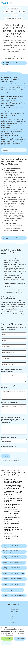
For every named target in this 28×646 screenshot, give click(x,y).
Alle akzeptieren (7, 638)
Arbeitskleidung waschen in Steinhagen (14, 562)
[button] (14, 481)
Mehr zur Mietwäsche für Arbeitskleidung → (13, 314)
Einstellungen (6, 643)
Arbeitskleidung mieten (9, 11)
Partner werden (14, 611)
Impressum (9, 635)
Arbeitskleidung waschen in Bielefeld (13, 584)
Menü (22, 3)
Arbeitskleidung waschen (14, 8)
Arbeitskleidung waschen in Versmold (13, 573)
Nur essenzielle (20, 638)
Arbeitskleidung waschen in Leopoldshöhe (10, 551)
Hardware (14, 15)
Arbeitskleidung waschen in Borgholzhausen (10, 546)
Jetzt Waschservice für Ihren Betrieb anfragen (13, 149)
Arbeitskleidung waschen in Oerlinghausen (10, 557)
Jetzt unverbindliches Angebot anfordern (11, 63)
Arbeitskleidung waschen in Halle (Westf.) (12, 568)
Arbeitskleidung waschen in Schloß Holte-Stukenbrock (12, 579)
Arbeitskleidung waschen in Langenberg (14, 595)
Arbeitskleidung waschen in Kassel (12, 590)
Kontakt (14, 622)
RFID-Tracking (21, 11)
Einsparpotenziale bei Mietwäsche (14, 18)
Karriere (14, 619)
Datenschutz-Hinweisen (17, 633)
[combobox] (14, 441)
